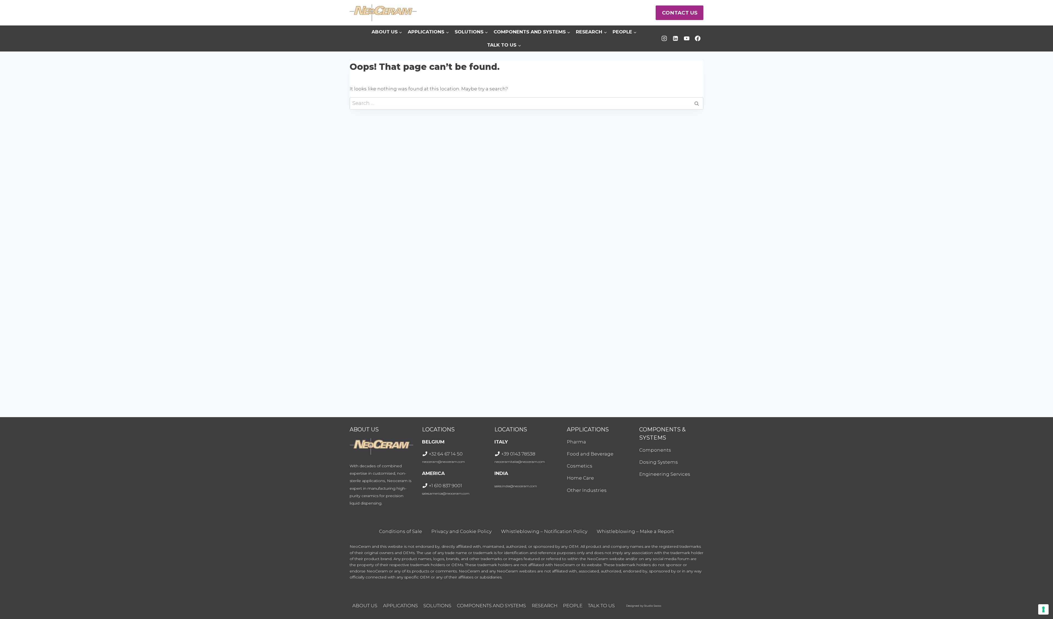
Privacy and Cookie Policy (461, 531)
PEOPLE (572, 605)
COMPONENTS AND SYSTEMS (491, 605)
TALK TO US (601, 605)
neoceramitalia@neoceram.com (519, 462)
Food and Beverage (590, 454)
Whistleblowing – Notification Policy (544, 531)
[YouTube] (686, 38)
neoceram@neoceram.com (443, 462)
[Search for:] (526, 103)
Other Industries (587, 490)
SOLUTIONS (437, 605)
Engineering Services (664, 474)
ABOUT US (364, 605)
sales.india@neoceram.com (515, 486)
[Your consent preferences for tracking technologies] (1043, 609)
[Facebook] (697, 38)
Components (655, 450)
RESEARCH (544, 605)
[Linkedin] (675, 38)
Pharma (576, 442)
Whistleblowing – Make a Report (635, 531)
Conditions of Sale (400, 531)
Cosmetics (579, 466)
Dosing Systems (658, 462)
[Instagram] (664, 38)
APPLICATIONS (400, 605)
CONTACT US (679, 13)
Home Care (580, 478)
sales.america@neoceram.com (445, 493)
